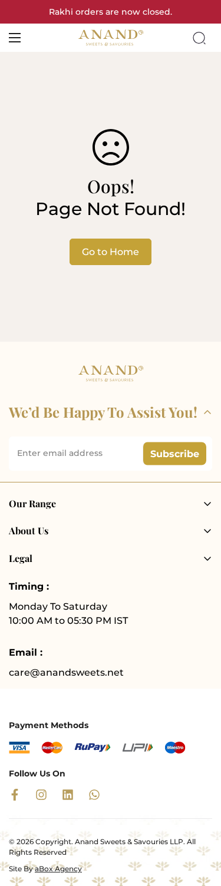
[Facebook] (15, 795)
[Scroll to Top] (200, 823)
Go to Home (110, 251)
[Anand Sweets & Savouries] (110, 38)
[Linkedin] (68, 795)
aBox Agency (58, 868)
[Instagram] (41, 795)
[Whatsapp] (94, 795)
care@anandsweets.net (66, 672)
